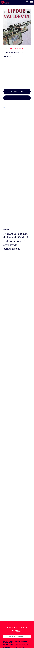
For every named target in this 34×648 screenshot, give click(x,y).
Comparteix (18, 91)
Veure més (17, 98)
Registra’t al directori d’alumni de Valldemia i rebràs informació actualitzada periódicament (16, 241)
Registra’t (6, 229)
